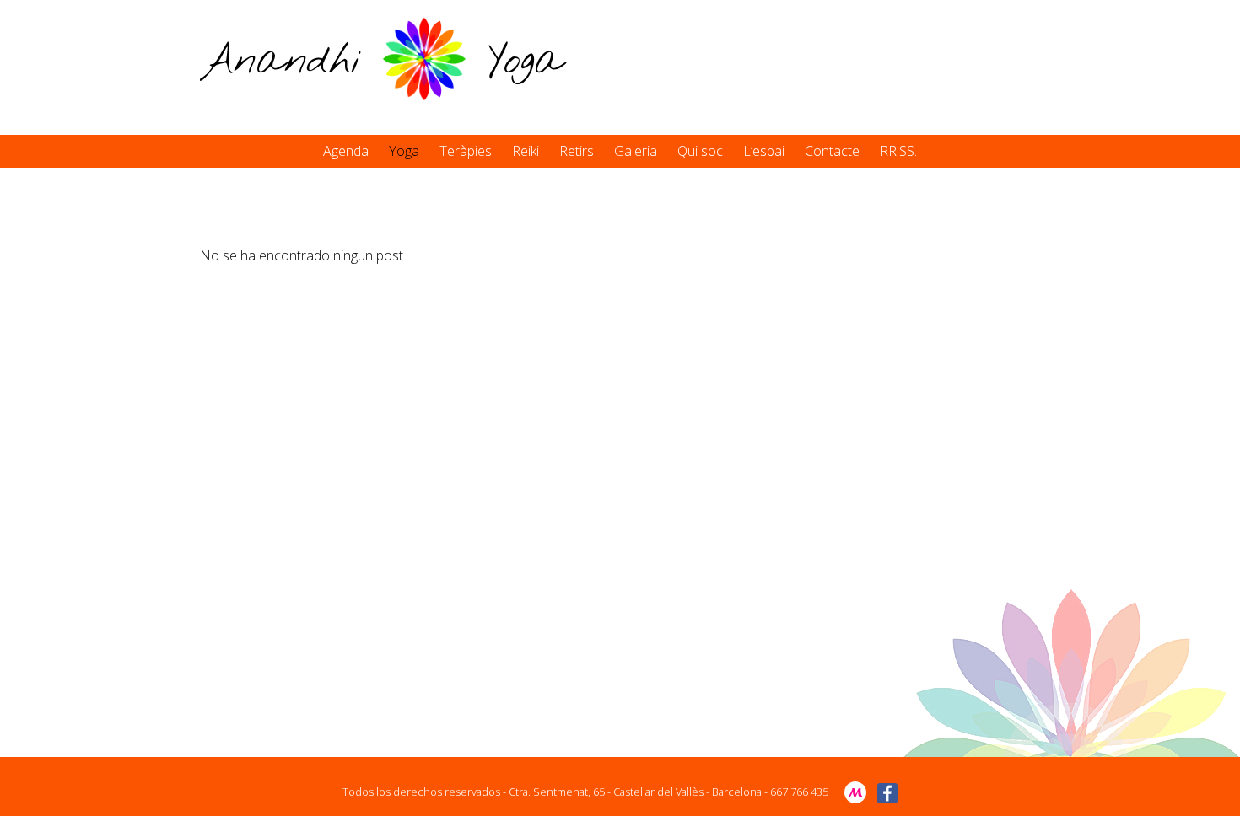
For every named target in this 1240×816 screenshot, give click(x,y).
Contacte (832, 151)
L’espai (763, 151)
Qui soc (700, 151)
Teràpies (465, 151)
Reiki (525, 151)
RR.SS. (898, 151)
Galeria (635, 151)
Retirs (576, 151)
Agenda (346, 151)
